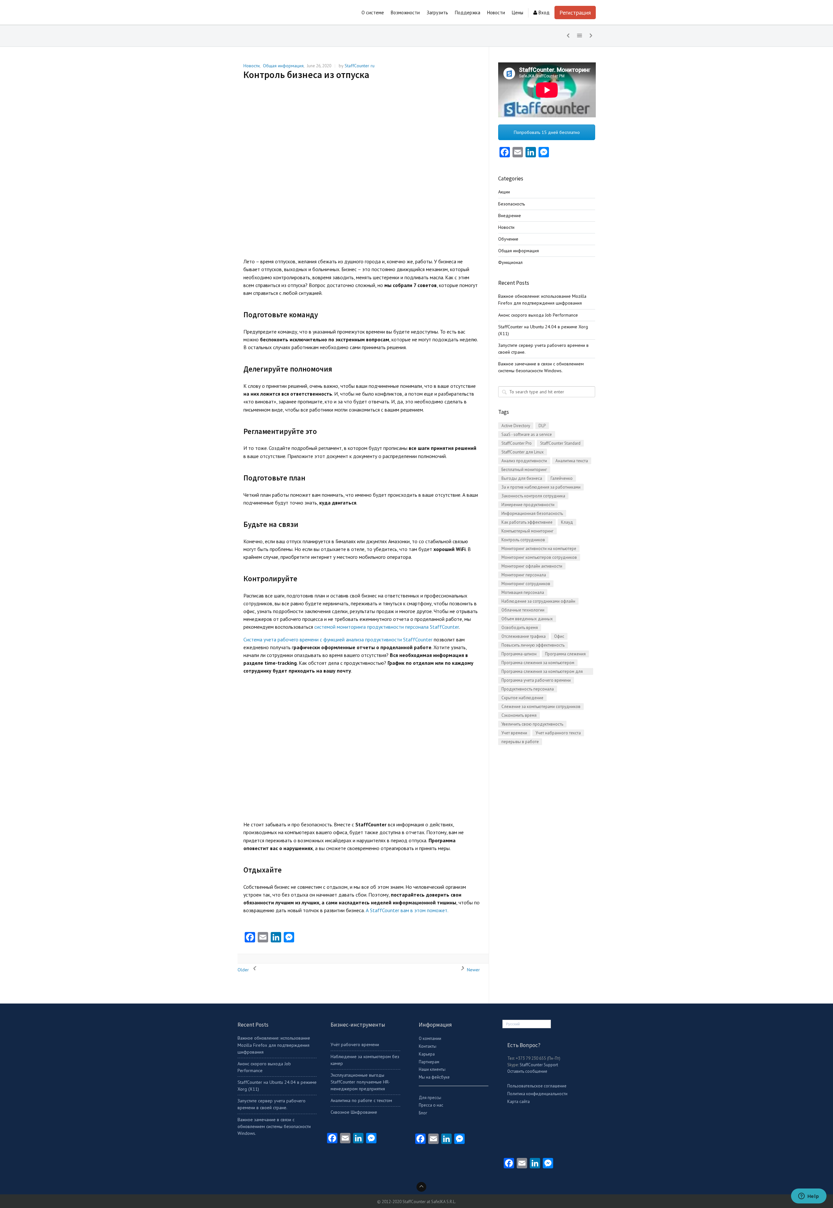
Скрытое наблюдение (522, 698)
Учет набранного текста (558, 733)
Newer (473, 970)
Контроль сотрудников (523, 540)
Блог (423, 1113)
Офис (559, 636)
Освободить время (519, 627)
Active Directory (515, 425)
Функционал (510, 262)
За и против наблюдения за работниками (540, 487)
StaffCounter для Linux (522, 452)
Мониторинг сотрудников (525, 583)
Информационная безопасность (532, 513)
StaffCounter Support (539, 1065)
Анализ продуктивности (524, 461)
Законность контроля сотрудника (533, 496)
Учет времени (514, 733)
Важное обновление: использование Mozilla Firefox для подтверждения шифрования (274, 1045)
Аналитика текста (571, 461)
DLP (542, 425)
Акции (504, 192)
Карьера (427, 1054)
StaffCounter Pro (516, 443)
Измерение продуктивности (527, 504)
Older (244, 970)
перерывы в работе (520, 741)
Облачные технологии (522, 610)
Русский (513, 1024)
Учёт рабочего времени (355, 1044)
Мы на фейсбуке (434, 1077)
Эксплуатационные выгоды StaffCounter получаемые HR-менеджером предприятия (360, 1082)
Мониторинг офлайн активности (531, 566)
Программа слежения (565, 654)
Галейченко (562, 478)
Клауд (567, 522)
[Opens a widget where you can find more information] (808, 1196)
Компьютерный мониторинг (527, 531)
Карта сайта (518, 1101)
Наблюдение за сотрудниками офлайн (538, 601)
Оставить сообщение (527, 1071)
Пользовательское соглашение (537, 1086)
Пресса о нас (431, 1105)
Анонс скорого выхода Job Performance (538, 315)
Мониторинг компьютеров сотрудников (539, 557)
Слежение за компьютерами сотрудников (540, 706)
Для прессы (430, 1097)
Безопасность (511, 204)
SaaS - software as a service (526, 434)
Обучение (508, 239)
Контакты (427, 1046)
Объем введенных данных (527, 619)
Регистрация (575, 12)
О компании (430, 1038)
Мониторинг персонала (523, 575)
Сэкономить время (519, 715)
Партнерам (429, 1062)
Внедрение (509, 215)
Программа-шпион (519, 654)
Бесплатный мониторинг (524, 469)
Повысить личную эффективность (533, 645)
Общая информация (283, 66)
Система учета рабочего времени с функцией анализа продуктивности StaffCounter (338, 639)
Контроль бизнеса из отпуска (306, 75)
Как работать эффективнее (527, 522)
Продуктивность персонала (527, 689)
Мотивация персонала (522, 592)
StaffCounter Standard (560, 443)
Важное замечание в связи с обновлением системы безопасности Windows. (274, 1126)
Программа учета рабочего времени (536, 680)
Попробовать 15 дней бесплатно (547, 132)
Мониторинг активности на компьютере (538, 548)
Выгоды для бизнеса (521, 478)
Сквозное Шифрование (354, 1112)
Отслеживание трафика (523, 636)
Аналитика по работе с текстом (361, 1100)
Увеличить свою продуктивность (532, 724)
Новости (251, 66)
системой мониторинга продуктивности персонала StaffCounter (386, 627)
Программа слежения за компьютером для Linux (542, 672)
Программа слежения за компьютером (537, 662)
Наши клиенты (432, 1069)
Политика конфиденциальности (537, 1093)
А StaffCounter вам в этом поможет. (407, 910)
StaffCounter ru (360, 66)
